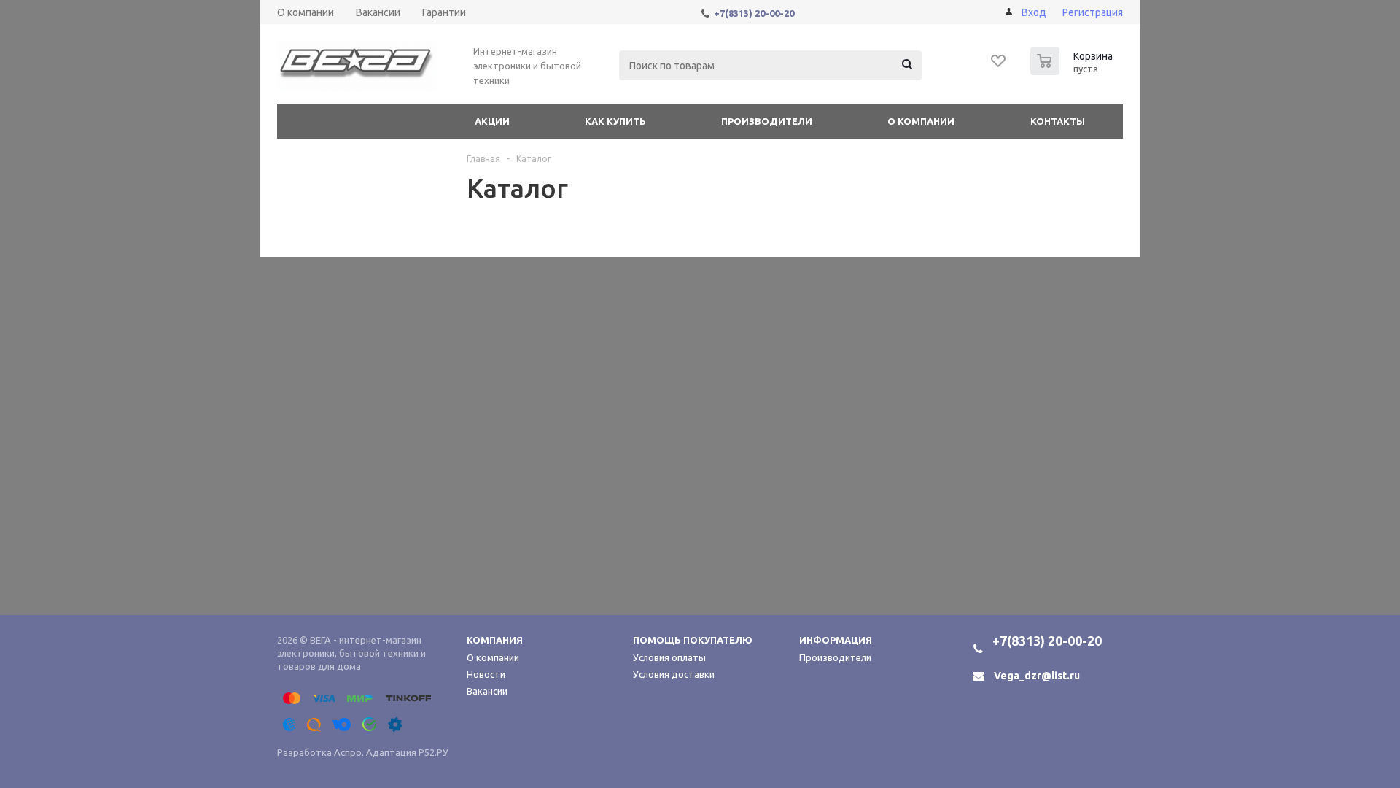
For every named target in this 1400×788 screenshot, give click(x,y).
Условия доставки (674, 674)
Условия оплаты (669, 657)
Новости (486, 674)
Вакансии (487, 691)
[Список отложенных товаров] (999, 65)
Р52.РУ (433, 752)
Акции (492, 121)
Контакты (1057, 121)
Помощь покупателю (692, 640)
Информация (835, 640)
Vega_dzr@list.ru (1037, 675)
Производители (766, 121)
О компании (920, 121)
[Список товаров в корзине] (1073, 70)
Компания (495, 640)
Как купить (615, 121)
